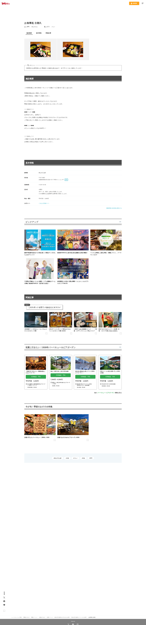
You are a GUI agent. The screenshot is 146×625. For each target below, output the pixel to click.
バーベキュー (101, 393)
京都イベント (50, 617)
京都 (67, 458)
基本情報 (30, 162)
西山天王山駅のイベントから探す (79, 617)
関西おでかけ (26, 617)
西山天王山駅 (57, 458)
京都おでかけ (42, 617)
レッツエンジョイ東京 (17, 617)
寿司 (91, 458)
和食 (84, 458)
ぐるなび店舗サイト (44, 203)
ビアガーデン (110, 393)
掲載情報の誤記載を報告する (114, 208)
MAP (66, 179)
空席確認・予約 (36, 376)
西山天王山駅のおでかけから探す (62, 617)
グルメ (75, 458)
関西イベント (34, 617)
